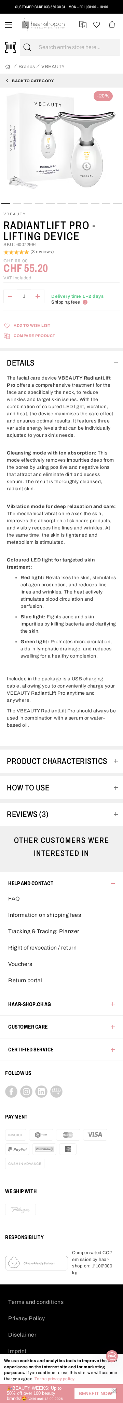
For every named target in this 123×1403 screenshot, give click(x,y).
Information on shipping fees (44, 915)
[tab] (61, 362)
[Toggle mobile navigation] (8, 24)
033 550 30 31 (55, 7)
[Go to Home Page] (7, 67)
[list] (61, 145)
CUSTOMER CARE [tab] (28, 1027)
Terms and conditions (36, 1302)
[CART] (112, 24)
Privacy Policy (26, 1318)
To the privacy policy (54, 1379)
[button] (95, 1393)
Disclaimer (22, 1335)
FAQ (14, 898)
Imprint (17, 1351)
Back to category (33, 81)
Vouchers (20, 964)
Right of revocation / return (42, 948)
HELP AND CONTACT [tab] (30, 883)
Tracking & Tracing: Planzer (43, 931)
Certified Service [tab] (31, 1049)
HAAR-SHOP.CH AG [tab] (29, 1004)
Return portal (25, 980)
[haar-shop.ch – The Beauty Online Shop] (43, 24)
